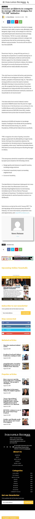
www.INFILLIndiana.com (22, 213)
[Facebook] (8, 22)
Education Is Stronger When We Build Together (11, 390)
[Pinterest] (16, 22)
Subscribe (26, 313)
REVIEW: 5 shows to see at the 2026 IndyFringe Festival (12, 411)
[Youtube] (13, 447)
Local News (4, 6)
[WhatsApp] (20, 22)
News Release (10, 17)
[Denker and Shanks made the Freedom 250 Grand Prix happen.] (25, 421)
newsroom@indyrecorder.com (17, 441)
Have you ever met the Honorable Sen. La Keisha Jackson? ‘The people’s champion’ (12, 381)
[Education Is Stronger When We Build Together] (25, 392)
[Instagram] (7, 447)
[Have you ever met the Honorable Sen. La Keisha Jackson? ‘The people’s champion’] (25, 381)
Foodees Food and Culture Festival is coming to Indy (12, 355)
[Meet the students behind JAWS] (25, 347)
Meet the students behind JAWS (11, 346)
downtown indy (10, 244)
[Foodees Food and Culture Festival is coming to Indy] (25, 357)
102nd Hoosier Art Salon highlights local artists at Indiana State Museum (11, 365)
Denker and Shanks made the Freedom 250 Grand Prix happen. (12, 421)
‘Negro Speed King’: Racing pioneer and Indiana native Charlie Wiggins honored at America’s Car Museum (11, 401)
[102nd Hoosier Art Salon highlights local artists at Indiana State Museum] (25, 366)
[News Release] (4, 17)
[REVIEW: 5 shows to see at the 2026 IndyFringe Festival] (25, 412)
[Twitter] (12, 22)
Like (28, 322)
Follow (27, 326)
